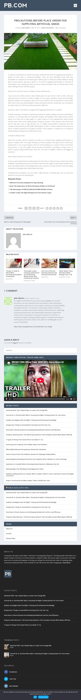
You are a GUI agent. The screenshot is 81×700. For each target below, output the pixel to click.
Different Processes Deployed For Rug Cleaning (26, 183)
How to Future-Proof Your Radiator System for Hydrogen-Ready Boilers (31, 454)
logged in (15, 343)
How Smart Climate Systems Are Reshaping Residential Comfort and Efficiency (33, 430)
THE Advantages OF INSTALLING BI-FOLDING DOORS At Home (31, 189)
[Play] (7, 399)
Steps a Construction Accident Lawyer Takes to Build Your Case (28, 480)
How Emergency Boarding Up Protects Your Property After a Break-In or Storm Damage (36, 459)
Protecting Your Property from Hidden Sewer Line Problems (26, 444)
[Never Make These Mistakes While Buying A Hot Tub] (67, 263)
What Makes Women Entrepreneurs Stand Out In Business (26, 449)
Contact (9, 533)
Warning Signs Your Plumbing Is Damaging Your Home (24, 469)
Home (11, 647)
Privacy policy (43, 697)
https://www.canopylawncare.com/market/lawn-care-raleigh (33, 327)
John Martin (26, 28)
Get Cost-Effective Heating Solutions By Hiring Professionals (49, 272)
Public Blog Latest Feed (18, 488)
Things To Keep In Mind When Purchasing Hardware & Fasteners (14, 273)
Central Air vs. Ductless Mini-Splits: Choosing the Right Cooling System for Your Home (35, 415)
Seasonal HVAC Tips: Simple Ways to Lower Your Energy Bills (26, 410)
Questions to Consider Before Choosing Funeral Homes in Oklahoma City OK (32, 464)
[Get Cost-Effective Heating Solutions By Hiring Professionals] (49, 263)
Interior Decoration (47, 28)
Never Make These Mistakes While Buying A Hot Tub (66, 272)
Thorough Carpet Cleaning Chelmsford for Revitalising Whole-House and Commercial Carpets (31, 274)
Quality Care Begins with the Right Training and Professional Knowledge (31, 420)
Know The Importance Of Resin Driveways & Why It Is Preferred (32, 186)
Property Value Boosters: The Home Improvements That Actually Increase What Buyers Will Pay (39, 435)
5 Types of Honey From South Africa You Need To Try (24, 440)
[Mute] (71, 399)
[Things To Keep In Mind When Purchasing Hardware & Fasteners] (14, 263)
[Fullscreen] (74, 399)
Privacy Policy (10, 538)
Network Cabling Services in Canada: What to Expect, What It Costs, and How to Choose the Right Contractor (40, 475)
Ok (35, 697)
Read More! (67, 563)
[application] (40, 380)
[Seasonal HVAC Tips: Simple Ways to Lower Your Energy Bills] (6, 646)
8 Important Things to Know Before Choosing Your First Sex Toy (28, 425)
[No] (78, 695)
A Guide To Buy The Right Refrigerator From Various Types (30, 193)
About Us (9, 529)
